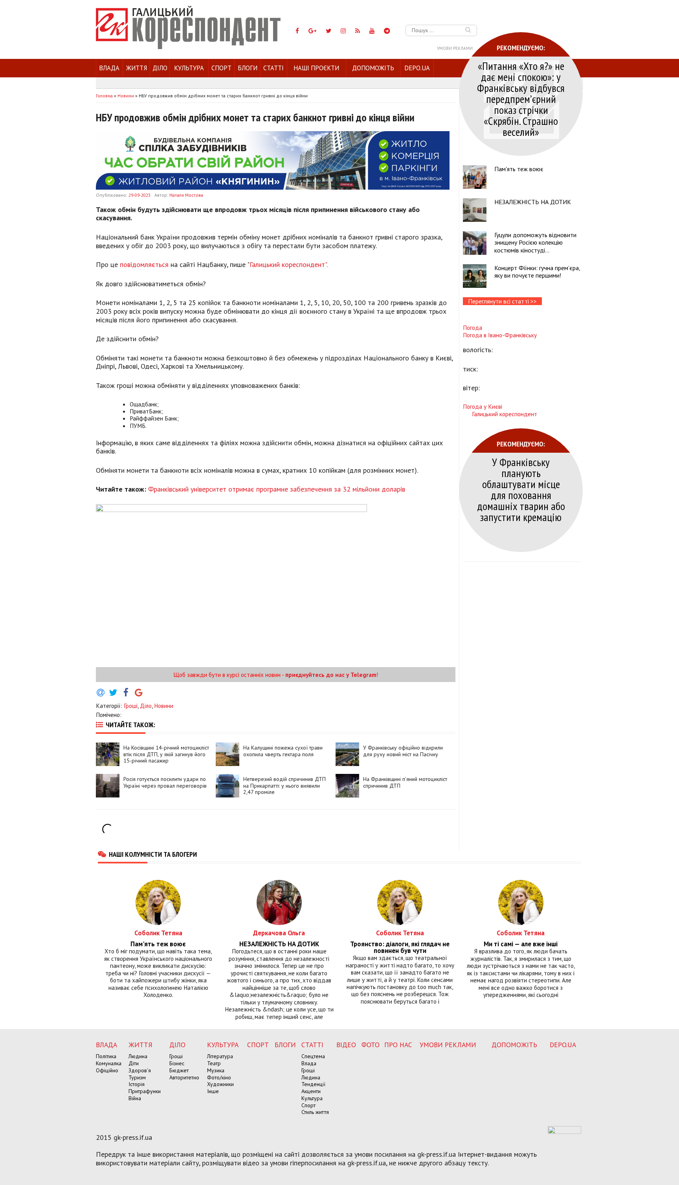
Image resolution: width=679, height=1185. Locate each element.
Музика (215, 1070)
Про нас (398, 1045)
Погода (472, 327)
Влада (109, 68)
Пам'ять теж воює (518, 169)
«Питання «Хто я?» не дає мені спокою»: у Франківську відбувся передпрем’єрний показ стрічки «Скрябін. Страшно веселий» (521, 99)
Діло (159, 68)
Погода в (500, 335)
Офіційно (107, 1070)
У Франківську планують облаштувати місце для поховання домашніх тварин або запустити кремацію (521, 489)
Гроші (131, 706)
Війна (134, 1098)
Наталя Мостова (186, 195)
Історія (136, 1084)
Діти (133, 1063)
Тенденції (313, 1084)
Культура (189, 68)
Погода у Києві (482, 406)
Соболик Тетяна (158, 933)
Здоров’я (139, 1070)
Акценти (311, 1091)
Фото (371, 1045)
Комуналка (108, 1063)
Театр (214, 1063)
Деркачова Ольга (279, 933)
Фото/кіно (219, 1077)
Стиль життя (315, 1112)
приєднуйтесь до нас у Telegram (330, 674)
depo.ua (417, 68)
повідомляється (144, 264)
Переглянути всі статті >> (502, 301)
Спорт (221, 68)
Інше (213, 1091)
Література (220, 1056)
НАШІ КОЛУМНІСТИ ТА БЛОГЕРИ (153, 854)
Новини (163, 706)
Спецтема (313, 1056)
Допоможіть (373, 68)
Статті (273, 68)
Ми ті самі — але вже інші (521, 944)
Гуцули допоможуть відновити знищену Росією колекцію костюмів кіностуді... (535, 242)
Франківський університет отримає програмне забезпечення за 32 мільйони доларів (276, 489)
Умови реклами (455, 48)
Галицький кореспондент (504, 414)
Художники (220, 1084)
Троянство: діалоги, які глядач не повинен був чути (400, 947)
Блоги (247, 68)
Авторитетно (184, 1077)
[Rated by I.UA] (564, 1132)
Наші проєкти (316, 68)
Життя (136, 68)
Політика (106, 1056)
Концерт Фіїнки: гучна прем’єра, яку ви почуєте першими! (537, 271)
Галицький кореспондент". (289, 264)
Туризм (137, 1077)
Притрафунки (144, 1091)
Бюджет (179, 1070)
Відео (346, 1045)
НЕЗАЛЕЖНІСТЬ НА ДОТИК (532, 202)
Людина (137, 1056)
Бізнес (176, 1063)
